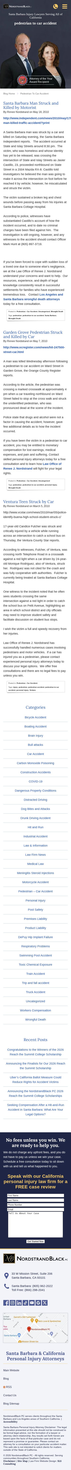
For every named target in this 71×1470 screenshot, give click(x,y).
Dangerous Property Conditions (35, 790)
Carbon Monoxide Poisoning (35, 763)
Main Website (11, 1370)
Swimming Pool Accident (35, 955)
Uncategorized (44, 311)
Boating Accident (35, 726)
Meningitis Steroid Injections (35, 873)
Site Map (22, 1461)
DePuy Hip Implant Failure (35, 937)
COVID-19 (35, 781)
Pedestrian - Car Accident (27, 311)
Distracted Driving (35, 799)
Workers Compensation (35, 1010)
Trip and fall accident (35, 983)
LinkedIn (19, 1303)
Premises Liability (35, 918)
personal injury (51, 485)
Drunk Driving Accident (35, 818)
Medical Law (35, 864)
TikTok (25, 1303)
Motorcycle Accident (35, 882)
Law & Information (36, 845)
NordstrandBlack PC (17, 6)
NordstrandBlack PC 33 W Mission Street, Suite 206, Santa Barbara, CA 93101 (35, 1328)
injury (15, 687)
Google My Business (38, 1303)
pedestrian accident (36, 687)
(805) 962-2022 (42, 1286)
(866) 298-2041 (55, 6)
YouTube (32, 1303)
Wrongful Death (57, 311)
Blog (6, 1378)
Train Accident (35, 973)
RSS (9, 1387)
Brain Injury (35, 735)
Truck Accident (35, 992)
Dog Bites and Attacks (35, 809)
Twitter (45, 1303)
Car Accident (35, 754)
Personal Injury (35, 900)
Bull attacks (35, 744)
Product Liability (35, 928)
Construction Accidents (35, 772)
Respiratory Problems (35, 946)
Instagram (12, 1303)
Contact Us (9, 1395)
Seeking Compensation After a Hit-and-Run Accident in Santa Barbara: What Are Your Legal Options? (35, 1109)
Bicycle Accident (35, 717)
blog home (9, 93)
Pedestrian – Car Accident (35, 891)
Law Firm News (35, 854)
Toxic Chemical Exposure (35, 964)
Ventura (33, 690)
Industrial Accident (35, 836)
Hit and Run (35, 827)
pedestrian (17, 315)
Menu (65, 6)
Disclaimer (9, 1461)
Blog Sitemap (11, 1403)
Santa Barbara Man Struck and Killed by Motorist (30, 105)
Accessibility (10, 1421)
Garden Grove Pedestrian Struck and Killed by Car (33, 334)
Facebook (6, 1303)
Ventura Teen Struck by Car (28, 501)
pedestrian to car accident (33, 315)
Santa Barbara (50, 315)
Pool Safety (35, 909)
